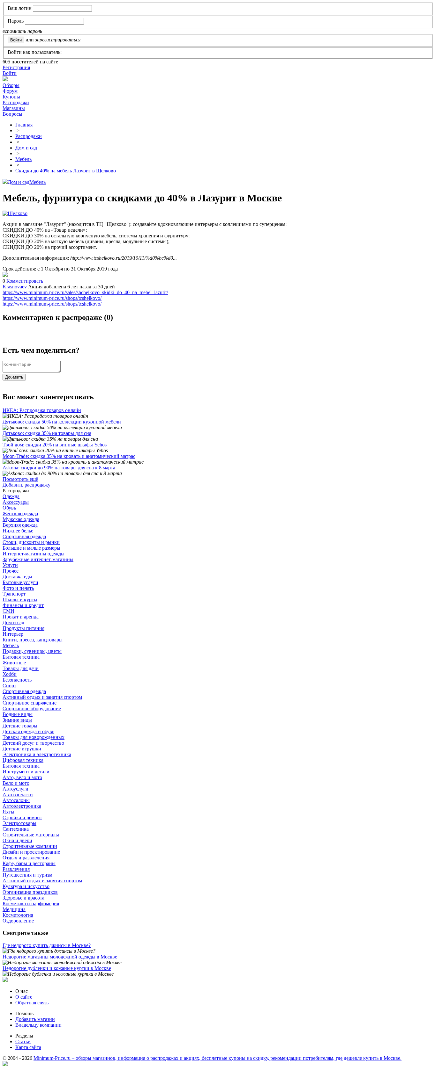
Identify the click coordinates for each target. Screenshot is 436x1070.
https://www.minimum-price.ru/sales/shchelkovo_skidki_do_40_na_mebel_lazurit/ (85, 292)
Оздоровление (18, 920)
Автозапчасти (18, 794)
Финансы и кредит (23, 605)
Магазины (14, 108)
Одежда (11, 496)
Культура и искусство (26, 886)
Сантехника (16, 829)
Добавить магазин (35, 1019)
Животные (14, 662)
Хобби (10, 674)
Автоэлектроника (22, 806)
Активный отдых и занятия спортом (42, 697)
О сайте (23, 997)
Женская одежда (20, 513)
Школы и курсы (20, 599)
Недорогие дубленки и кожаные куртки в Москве (57, 968)
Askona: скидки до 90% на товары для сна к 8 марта (59, 467)
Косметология (18, 915)
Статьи (23, 1041)
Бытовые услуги (20, 582)
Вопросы (12, 114)
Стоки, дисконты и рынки (31, 542)
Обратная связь (32, 1002)
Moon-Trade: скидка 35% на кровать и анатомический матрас (69, 456)
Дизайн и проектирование (31, 852)
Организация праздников (30, 892)
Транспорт (14, 593)
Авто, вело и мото (22, 777)
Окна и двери (17, 840)
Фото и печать (18, 588)
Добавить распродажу (26, 485)
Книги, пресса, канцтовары (33, 639)
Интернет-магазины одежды (33, 553)
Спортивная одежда (24, 536)
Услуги (10, 565)
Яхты (8, 811)
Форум (10, 91)
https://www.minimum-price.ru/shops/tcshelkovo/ (52, 298)
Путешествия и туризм (27, 875)
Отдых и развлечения (26, 857)
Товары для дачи (21, 668)
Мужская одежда (21, 519)
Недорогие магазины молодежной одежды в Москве (60, 956)
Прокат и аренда (21, 616)
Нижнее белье (18, 530)
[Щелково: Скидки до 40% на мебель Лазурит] (5, 275)
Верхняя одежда (20, 525)
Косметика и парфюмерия (31, 903)
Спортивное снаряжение (29, 702)
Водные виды (18, 714)
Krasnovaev (15, 286)
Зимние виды (17, 720)
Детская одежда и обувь (28, 731)
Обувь (9, 507)
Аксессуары (16, 502)
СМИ (8, 611)
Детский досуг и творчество (33, 743)
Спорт (9, 685)
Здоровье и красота (23, 897)
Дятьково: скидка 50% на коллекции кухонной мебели (62, 421)
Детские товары (20, 725)
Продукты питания (23, 628)
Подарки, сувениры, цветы (32, 651)
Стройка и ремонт (22, 817)
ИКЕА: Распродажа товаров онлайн (42, 410)
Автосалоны (16, 800)
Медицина (14, 909)
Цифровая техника (23, 760)
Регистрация (16, 67)
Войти (10, 73)
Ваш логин (20, 8)
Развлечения (16, 869)
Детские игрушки (22, 748)
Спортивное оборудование (32, 708)
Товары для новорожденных (33, 737)
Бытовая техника (21, 657)
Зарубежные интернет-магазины (38, 559)
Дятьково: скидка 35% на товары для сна (47, 433)
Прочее (11, 571)
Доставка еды (17, 576)
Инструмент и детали (26, 771)
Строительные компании (30, 846)
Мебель (37, 182)
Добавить (14, 377)
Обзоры (11, 85)
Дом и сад (18, 182)
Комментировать (24, 281)
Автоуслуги (15, 789)
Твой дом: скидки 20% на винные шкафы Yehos (55, 444)
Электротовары (19, 823)
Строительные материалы (31, 834)
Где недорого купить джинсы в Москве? (47, 945)
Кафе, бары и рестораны (29, 863)
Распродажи (16, 102)
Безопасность (17, 680)
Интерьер (13, 634)
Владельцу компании (38, 1025)
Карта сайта (28, 1047)
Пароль (16, 21)
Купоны (11, 96)
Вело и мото (16, 783)
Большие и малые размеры (31, 548)
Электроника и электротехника (37, 754)
